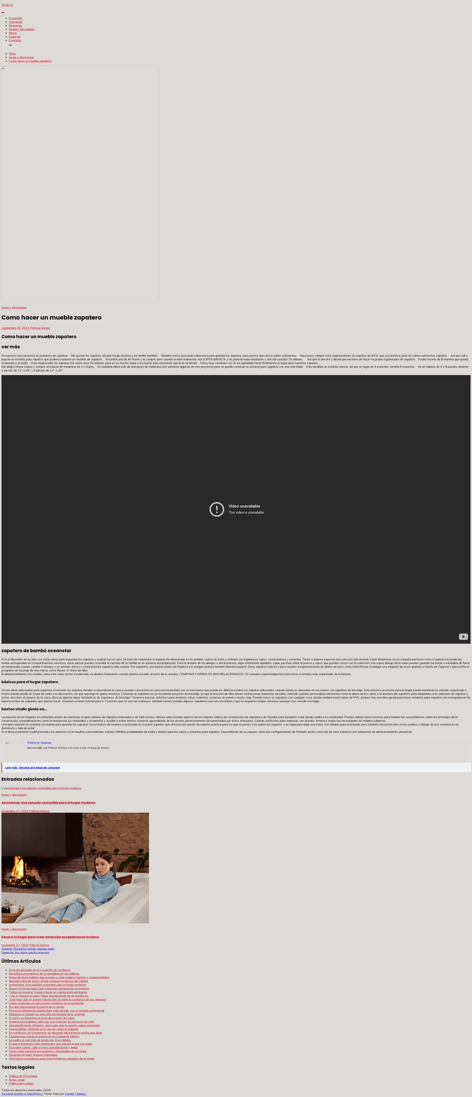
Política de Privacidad (23, 1076)
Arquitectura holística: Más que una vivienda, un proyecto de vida (51, 1021)
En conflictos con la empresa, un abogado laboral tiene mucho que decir (55, 1032)
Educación (15, 22)
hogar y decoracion (14, 307)
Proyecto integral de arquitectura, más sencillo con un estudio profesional (56, 1010)
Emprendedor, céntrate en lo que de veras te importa (43, 1029)
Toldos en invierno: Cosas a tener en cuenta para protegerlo (48, 992)
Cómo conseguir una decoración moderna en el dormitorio (46, 1003)
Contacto (15, 40)
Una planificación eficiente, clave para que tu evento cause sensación (54, 1025)
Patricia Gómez (40, 328)
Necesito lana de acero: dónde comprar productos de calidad (48, 981)
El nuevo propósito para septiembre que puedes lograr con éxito (50, 1044)
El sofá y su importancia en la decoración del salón (42, 1018)
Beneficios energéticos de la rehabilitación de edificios (44, 973)
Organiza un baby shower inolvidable (33, 1055)
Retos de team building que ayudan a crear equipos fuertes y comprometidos (59, 977)
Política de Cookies (21, 1083)
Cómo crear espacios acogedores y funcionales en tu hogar (47, 1051)
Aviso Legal (16, 1080)
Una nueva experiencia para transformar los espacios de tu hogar (51, 1058)
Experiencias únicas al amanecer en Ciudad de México (44, 1036)
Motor (13, 33)
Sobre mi (14, 36)
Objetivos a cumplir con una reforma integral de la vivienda (47, 1014)
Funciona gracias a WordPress (21, 1094)
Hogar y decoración (21, 29)
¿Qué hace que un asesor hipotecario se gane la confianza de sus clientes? (58, 999)
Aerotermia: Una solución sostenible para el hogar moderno (48, 803)
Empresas (15, 25)
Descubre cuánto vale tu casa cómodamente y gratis (43, 1047)
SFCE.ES (7, 5)
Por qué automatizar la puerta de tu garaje (36, 1007)
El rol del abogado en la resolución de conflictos (39, 970)
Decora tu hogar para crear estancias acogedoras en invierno (50, 937)
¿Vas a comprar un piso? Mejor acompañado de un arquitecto (48, 996)
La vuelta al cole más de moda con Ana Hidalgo (40, 1040)
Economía (15, 18)
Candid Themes (75, 1094)
